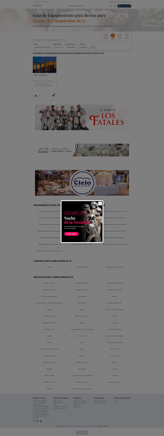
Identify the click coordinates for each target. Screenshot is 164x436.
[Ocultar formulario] (100, 203)
